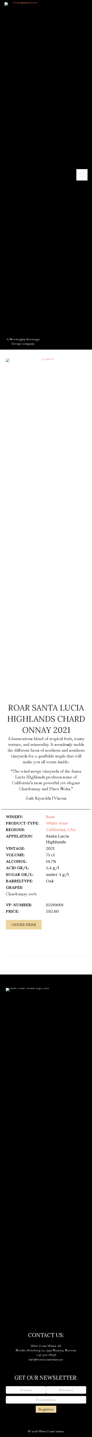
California (55, 829)
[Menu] (82, 174)
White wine (57, 823)
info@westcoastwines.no (46, 1359)
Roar (50, 816)
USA (71, 829)
